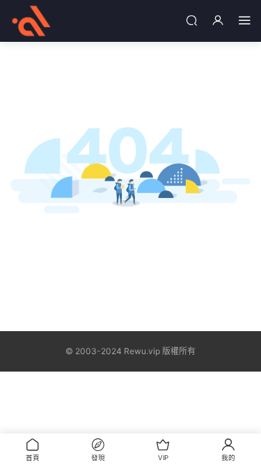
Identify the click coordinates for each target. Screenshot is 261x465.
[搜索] (191, 19)
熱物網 (31, 21)
